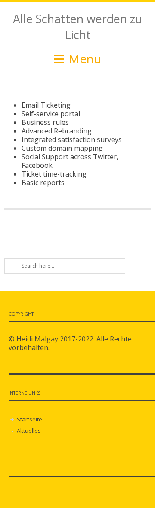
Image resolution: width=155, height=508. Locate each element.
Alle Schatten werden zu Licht (77, 27)
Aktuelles (29, 430)
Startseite (29, 419)
